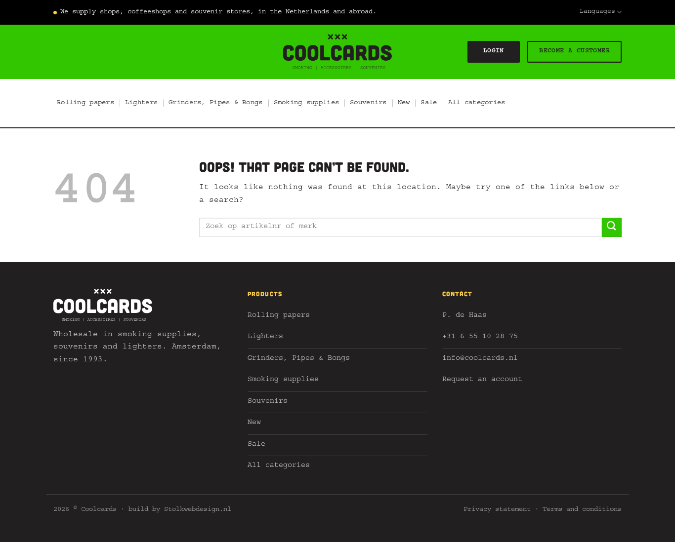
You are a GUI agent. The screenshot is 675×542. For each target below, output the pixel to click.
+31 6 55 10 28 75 (480, 337)
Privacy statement (497, 509)
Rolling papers (85, 103)
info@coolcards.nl (480, 359)
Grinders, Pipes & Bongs (215, 103)
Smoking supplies (306, 103)
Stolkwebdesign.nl (197, 509)
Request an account (482, 380)
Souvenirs (368, 103)
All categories (477, 103)
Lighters (141, 103)
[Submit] (612, 227)
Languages (597, 12)
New (404, 103)
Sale (429, 103)
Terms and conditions (582, 509)
